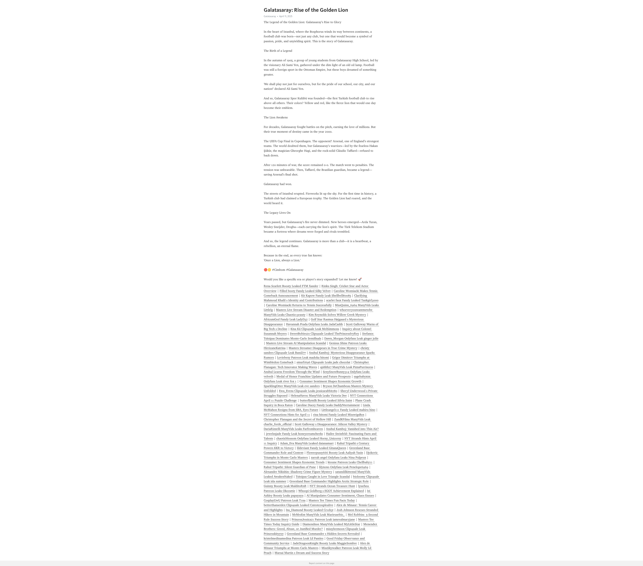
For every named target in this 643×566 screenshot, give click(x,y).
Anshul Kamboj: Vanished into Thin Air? (352, 429)
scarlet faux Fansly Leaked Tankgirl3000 (352, 300)
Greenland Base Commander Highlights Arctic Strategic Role (329, 481)
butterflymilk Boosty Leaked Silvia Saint (326, 400)
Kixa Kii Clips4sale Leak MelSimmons (315, 329)
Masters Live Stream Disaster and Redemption (306, 310)
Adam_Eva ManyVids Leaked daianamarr (307, 443)
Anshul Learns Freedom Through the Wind (292, 372)
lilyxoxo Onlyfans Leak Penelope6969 (343, 467)
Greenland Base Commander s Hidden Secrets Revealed (323, 534)
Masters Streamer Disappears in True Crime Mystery (323, 348)
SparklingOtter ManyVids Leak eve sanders (292, 386)
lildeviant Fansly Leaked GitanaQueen (321, 448)
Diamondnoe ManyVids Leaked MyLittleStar (331, 524)
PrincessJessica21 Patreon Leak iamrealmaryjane (323, 519)
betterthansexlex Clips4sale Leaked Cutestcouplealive (298, 505)
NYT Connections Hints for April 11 (287, 414)
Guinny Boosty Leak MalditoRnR (285, 486)
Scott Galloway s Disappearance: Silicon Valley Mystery (331, 424)
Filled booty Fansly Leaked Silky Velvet (305, 291)
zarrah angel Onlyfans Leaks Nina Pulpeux (338, 457)
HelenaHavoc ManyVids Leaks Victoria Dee (319, 395)
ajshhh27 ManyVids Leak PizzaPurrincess (346, 367)
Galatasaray (270, 16)
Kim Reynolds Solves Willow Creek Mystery (337, 314)
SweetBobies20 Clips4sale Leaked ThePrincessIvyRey (324, 333)
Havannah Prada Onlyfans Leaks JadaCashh (314, 324)
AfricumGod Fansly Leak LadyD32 (286, 319)
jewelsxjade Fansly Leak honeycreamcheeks (294, 434)
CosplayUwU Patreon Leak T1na (284, 500)
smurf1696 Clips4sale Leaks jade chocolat (323, 362)
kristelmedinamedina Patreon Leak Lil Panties (293, 538)
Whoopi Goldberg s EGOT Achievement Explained (331, 491)
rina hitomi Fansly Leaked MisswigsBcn (338, 414)
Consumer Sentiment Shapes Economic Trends (294, 462)
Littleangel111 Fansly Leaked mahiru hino (348, 410)
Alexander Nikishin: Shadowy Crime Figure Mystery (298, 472)
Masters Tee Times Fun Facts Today (332, 500)
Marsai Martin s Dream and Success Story (302, 553)
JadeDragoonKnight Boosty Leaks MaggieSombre (325, 543)
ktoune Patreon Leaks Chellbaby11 (350, 462)
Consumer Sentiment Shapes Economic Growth (330, 381)
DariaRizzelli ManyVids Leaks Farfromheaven (293, 429)
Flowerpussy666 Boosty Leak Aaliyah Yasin (335, 452)
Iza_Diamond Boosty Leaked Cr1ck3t (309, 510)
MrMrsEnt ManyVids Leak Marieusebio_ (318, 514)
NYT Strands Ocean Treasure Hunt (332, 486)
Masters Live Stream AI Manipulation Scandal (296, 343)
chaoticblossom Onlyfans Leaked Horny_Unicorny (308, 438)
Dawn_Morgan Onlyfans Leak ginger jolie (351, 338)
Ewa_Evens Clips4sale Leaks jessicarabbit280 (308, 391)
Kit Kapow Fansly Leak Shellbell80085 (326, 295)
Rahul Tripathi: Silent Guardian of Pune (290, 467)
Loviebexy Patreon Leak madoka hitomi (303, 357)
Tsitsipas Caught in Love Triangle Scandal (323, 476)
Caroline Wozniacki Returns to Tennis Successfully (299, 305)
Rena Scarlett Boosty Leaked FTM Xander (291, 286)
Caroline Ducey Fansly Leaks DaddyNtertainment (328, 405)
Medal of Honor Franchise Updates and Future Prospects (313, 376)
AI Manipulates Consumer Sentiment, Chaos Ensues (340, 495)
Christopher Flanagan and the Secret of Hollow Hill (297, 419)
